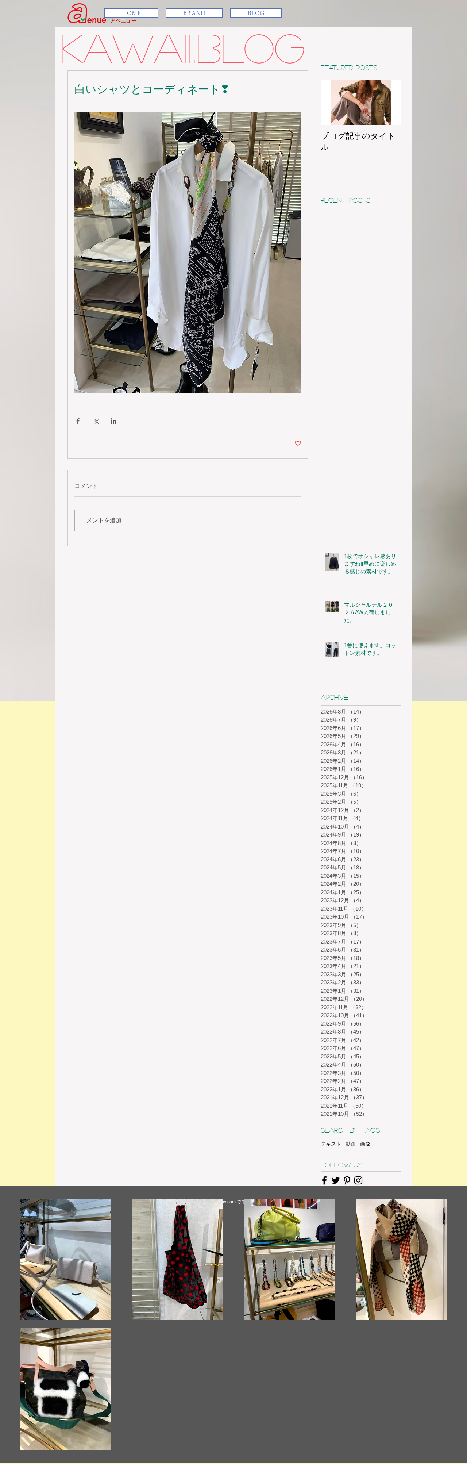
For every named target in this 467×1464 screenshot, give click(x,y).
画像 (365, 1144)
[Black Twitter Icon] (335, 1180)
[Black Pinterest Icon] (346, 1180)
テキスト (331, 1144)
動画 (351, 1144)
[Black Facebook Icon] (324, 1180)
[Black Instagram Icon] (358, 1180)
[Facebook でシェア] (77, 421)
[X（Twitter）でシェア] (95, 421)
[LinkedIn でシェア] (113, 421)
